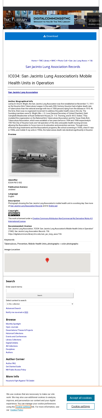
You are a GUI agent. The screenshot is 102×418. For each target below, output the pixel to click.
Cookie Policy (16, 410)
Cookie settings (23, 407)
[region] (51, 402)
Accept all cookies (81, 397)
